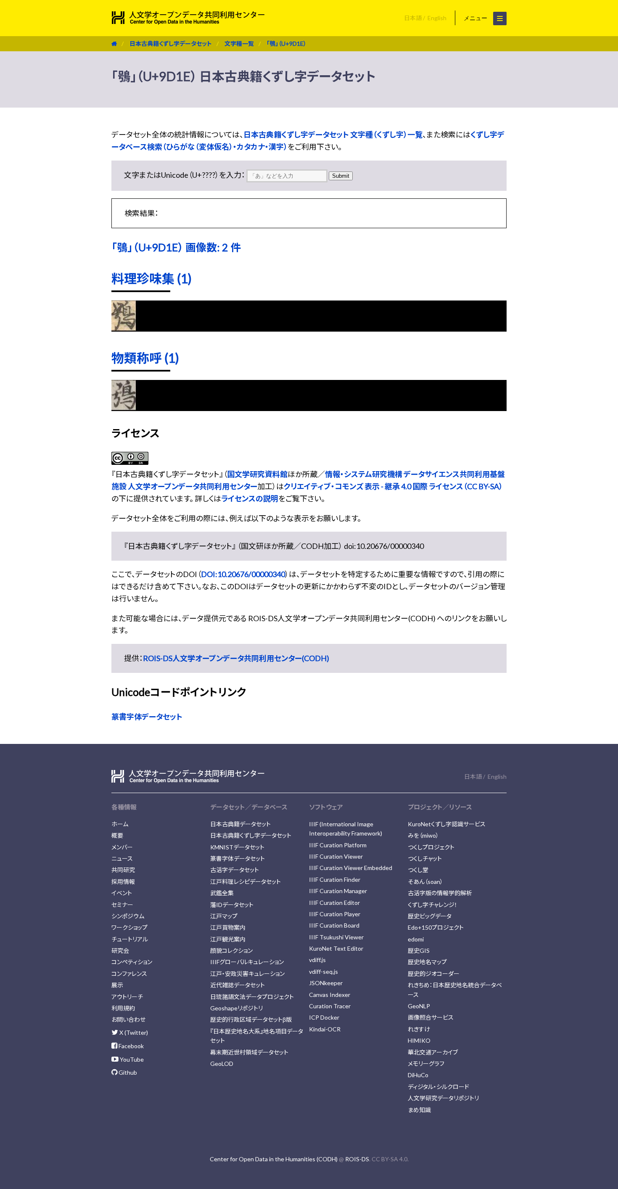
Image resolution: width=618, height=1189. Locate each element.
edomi (416, 939)
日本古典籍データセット (240, 824)
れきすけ (419, 1029)
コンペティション (131, 961)
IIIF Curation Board (334, 925)
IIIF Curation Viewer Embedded (350, 867)
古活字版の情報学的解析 (440, 892)
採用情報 (123, 881)
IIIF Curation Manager (338, 890)
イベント (121, 892)
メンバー (122, 847)
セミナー (122, 904)
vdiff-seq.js (323, 971)
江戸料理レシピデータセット (245, 881)
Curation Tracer (330, 1006)
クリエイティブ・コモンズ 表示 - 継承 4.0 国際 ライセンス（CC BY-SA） (393, 486)
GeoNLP (419, 1006)
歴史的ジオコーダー (434, 973)
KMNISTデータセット (237, 847)
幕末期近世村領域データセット (249, 1052)
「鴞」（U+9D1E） (286, 43)
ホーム (119, 824)
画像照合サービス (431, 1017)
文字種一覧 (239, 43)
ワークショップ (129, 927)
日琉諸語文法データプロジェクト (252, 996)
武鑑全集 (222, 892)
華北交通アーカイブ (433, 1052)
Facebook (130, 1045)
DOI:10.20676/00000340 (243, 574)
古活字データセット (234, 869)
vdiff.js (317, 959)
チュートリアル (129, 939)
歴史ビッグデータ (430, 916)
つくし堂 (418, 869)
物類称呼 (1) (145, 357)
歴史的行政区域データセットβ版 (251, 1019)
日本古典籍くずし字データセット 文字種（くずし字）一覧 (333, 134)
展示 (117, 985)
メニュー (476, 18)
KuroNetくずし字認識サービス (447, 824)
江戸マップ (224, 916)
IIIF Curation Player (334, 913)
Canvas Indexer (329, 994)
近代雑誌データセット (237, 985)
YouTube (131, 1059)
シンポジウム (127, 916)
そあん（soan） (425, 881)
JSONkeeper (326, 982)
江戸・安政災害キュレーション (247, 973)
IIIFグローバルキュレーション (247, 961)
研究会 (120, 950)
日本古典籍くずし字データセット (170, 43)
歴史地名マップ (427, 961)
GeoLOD (221, 1063)
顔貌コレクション (231, 950)
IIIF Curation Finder (334, 879)
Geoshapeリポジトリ (236, 1008)
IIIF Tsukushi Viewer (336, 937)
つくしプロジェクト (431, 847)
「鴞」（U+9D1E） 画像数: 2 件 (176, 247)
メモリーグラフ (426, 1063)
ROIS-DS (357, 1159)
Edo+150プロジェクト (436, 927)
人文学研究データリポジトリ (443, 1098)
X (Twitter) (133, 1032)
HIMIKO (419, 1040)
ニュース (122, 858)
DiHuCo (418, 1074)
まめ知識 (419, 1109)
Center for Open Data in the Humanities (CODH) (274, 1159)
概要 (117, 835)
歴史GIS (419, 950)
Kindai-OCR (325, 1029)
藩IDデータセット (232, 904)
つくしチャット (425, 858)
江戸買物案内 (228, 927)
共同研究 (123, 869)
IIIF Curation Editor (334, 902)
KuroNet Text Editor (336, 948)
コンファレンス (129, 973)
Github (127, 1072)
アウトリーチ (127, 996)
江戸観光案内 (228, 939)
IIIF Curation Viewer (336, 856)
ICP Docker (324, 1017)
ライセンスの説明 (249, 498)
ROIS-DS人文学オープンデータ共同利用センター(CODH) (236, 658)
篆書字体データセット (146, 716)
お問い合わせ (128, 1019)
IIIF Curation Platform (338, 845)
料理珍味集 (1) (151, 278)
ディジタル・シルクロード (438, 1086)
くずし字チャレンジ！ (432, 904)
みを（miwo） (423, 835)
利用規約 (123, 1008)
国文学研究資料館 (257, 474)
